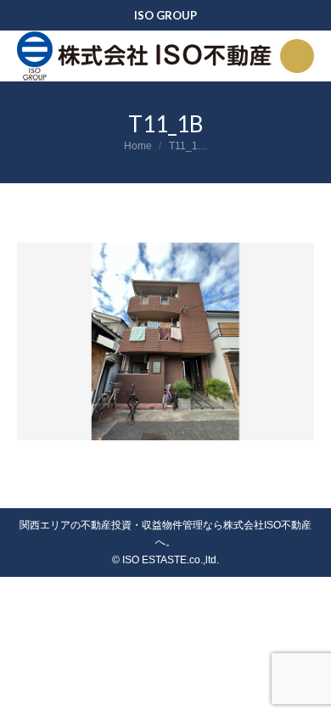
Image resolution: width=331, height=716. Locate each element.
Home (138, 146)
